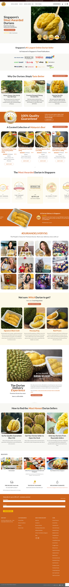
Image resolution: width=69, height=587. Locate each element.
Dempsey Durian (55, 530)
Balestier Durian (55, 532)
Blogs (36, 535)
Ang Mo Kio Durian (56, 550)
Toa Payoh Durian (55, 567)
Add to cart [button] (9, 164)
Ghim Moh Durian (55, 527)
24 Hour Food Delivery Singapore (41, 532)
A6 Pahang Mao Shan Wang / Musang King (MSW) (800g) (9, 150)
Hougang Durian (55, 535)
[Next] (66, 146)
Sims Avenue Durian (56, 557)
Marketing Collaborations (40, 527)
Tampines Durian (55, 552)
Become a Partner (38, 525)
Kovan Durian (55, 542)
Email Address (6, 499)
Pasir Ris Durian (55, 562)
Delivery (19, 525)
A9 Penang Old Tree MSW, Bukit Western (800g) (60, 149)
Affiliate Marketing (38, 530)
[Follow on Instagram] (38, 538)
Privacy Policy (20, 520)
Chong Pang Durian (56, 570)
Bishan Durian (55, 547)
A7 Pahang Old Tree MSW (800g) (25, 149)
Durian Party (54, 522)
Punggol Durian (55, 545)
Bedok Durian (55, 555)
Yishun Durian (55, 537)
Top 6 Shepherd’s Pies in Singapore (57, 470)
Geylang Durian (55, 525)
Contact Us (37, 522)
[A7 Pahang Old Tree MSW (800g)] (26, 139)
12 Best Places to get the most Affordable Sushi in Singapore (34, 471)
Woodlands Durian (56, 560)
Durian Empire (12, 470)
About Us (37, 520)
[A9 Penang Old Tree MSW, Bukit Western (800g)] (60, 139)
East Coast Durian (55, 572)
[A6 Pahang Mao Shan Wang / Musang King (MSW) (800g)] (9, 139)
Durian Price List (55, 520)
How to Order (20, 527)
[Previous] (3, 146)
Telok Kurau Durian (56, 575)
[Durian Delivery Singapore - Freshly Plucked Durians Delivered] (5, 4)
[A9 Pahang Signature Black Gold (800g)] (43, 139)
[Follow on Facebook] (36, 538)
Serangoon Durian (55, 565)
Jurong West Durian (56, 540)
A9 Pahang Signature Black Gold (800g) (43, 149)
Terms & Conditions (21, 522)
